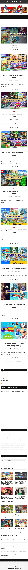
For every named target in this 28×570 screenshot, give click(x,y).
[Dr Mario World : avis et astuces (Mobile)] (14, 330)
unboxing (8, 452)
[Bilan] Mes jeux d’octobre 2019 (14, 192)
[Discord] (20, 1)
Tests (16, 340)
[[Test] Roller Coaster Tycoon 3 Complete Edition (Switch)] (7, 509)
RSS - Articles (5, 384)
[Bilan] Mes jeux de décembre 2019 (14, 115)
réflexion (16, 448)
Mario (19, 444)
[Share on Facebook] (12, 49)
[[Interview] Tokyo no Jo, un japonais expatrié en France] (21, 491)
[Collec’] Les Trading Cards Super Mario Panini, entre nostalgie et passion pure (7, 483)
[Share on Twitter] (14, 49)
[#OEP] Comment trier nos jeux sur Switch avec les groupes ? (20, 482)
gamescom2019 (17, 440)
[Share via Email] (17, 49)
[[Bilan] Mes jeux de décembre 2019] (14, 100)
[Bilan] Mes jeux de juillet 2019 (14, 306)
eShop (6, 440)
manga (14, 444)
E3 (2, 440)
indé (7, 442)
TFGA (18, 450)
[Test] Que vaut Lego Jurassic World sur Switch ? (6, 530)
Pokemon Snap (14, 410)
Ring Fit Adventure (5, 391)
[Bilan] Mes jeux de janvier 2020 (14, 76)
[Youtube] (14, 1)
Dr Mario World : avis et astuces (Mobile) (14, 344)
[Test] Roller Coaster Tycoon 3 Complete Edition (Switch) (6, 516)
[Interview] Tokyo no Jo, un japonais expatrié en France (20, 497)
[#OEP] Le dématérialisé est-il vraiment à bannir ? (20, 516)
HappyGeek (3, 554)
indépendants (12, 442)
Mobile (12, 340)
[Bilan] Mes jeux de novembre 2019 (14, 154)
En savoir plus (18, 568)
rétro (21, 448)
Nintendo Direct (10, 446)
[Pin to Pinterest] (15, 49)
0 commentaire (14, 47)
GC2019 (23, 440)
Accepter (11, 568)
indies (3, 442)
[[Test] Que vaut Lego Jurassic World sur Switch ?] (7, 523)
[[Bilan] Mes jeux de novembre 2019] (14, 139)
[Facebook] (7, 1)
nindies (23, 444)
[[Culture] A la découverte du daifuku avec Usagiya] (7, 491)
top (21, 450)
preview (3, 448)
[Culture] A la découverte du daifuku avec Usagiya (7, 497)
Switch (10, 450)
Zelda (12, 452)
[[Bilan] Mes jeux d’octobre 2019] (14, 178)
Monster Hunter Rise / (6, 410)
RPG (12, 448)
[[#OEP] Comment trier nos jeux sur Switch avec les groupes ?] (21, 476)
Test (14, 450)
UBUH (3, 452)
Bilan (14, 72)
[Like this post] (10, 49)
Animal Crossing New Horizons (17, 391)
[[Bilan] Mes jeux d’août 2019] (14, 255)
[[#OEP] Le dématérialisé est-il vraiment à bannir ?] (21, 509)
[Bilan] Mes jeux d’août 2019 (14, 268)
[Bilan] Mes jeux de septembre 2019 (14, 231)
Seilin (11, 80)
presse (23, 446)
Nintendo (4, 446)
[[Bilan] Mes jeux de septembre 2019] (14, 216)
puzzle (8, 448)
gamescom (11, 440)
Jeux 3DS (17, 442)
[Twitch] (18, 1)
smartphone (4, 450)
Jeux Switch (23, 442)
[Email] (16, 1)
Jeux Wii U (9, 444)
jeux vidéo (4, 444)
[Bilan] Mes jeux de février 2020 (14, 35)
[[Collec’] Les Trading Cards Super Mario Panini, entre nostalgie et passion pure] (7, 476)
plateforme (17, 446)
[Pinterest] (12, 1)
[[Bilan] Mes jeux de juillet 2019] (14, 291)
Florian (2, 539)
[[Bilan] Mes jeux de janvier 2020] (14, 62)
